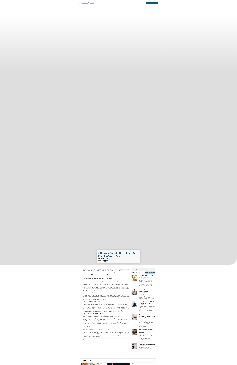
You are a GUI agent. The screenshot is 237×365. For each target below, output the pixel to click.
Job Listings (115, 3)
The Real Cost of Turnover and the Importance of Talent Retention (146, 331)
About (120, 3)
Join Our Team (141, 3)
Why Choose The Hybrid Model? (147, 344)
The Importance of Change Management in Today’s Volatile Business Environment (147, 316)
